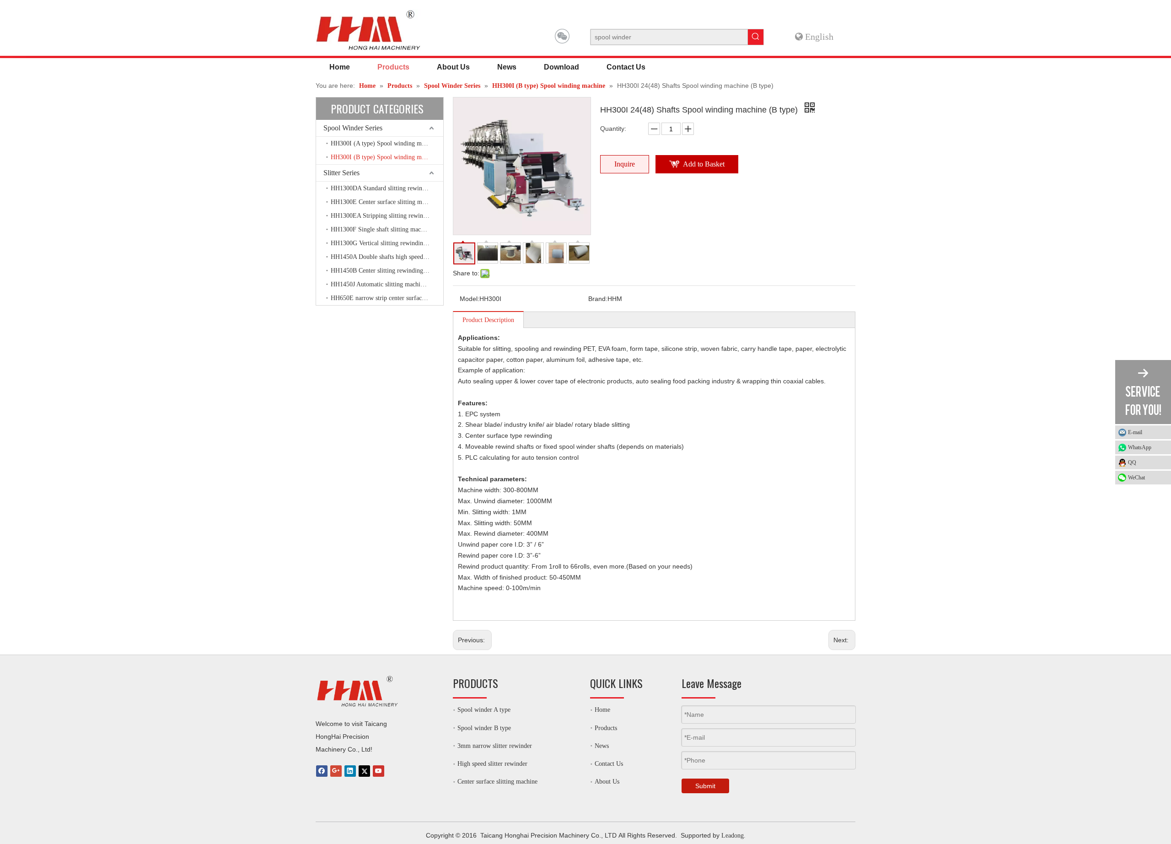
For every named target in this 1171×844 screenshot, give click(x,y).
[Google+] (336, 771)
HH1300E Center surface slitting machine (385, 202)
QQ (1132, 462)
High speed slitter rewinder (492, 763)
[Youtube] (378, 771)
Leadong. (733, 835)
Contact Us (609, 763)
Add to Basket (704, 164)
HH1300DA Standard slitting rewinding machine (387, 188)
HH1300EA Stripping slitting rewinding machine (387, 215)
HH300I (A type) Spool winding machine (384, 143)
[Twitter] (364, 771)
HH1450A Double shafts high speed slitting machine (387, 256)
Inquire (624, 164)
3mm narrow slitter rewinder (494, 745)
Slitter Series (341, 173)
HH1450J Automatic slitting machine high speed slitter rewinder (387, 284)
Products (606, 728)
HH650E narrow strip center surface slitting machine (387, 298)
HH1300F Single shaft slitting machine (381, 229)
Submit (705, 786)
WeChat (1136, 477)
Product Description (488, 320)
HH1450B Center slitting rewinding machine (387, 270)
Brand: (597, 298)
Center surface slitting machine (497, 781)
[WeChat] (562, 36)
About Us (607, 781)
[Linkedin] (350, 771)
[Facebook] (322, 771)
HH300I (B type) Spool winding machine (384, 157)
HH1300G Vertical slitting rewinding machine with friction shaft (387, 243)
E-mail (1135, 432)
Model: (469, 298)
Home (602, 709)
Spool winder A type (483, 709)
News (602, 745)
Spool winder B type (484, 728)
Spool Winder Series (352, 128)
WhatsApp (1139, 447)
